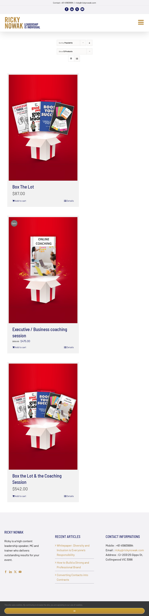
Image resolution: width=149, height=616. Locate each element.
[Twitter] (15, 571)
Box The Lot (23, 186)
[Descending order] (89, 43)
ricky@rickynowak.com (86, 2)
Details (70, 200)
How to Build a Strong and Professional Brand (73, 565)
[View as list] (77, 58)
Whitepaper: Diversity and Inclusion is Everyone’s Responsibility (73, 550)
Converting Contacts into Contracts (72, 577)
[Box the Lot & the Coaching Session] (43, 417)
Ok (74, 611)
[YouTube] (20, 571)
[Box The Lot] (43, 128)
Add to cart (20, 200)
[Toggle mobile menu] (141, 22)
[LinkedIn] (10, 571)
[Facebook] (5, 571)
